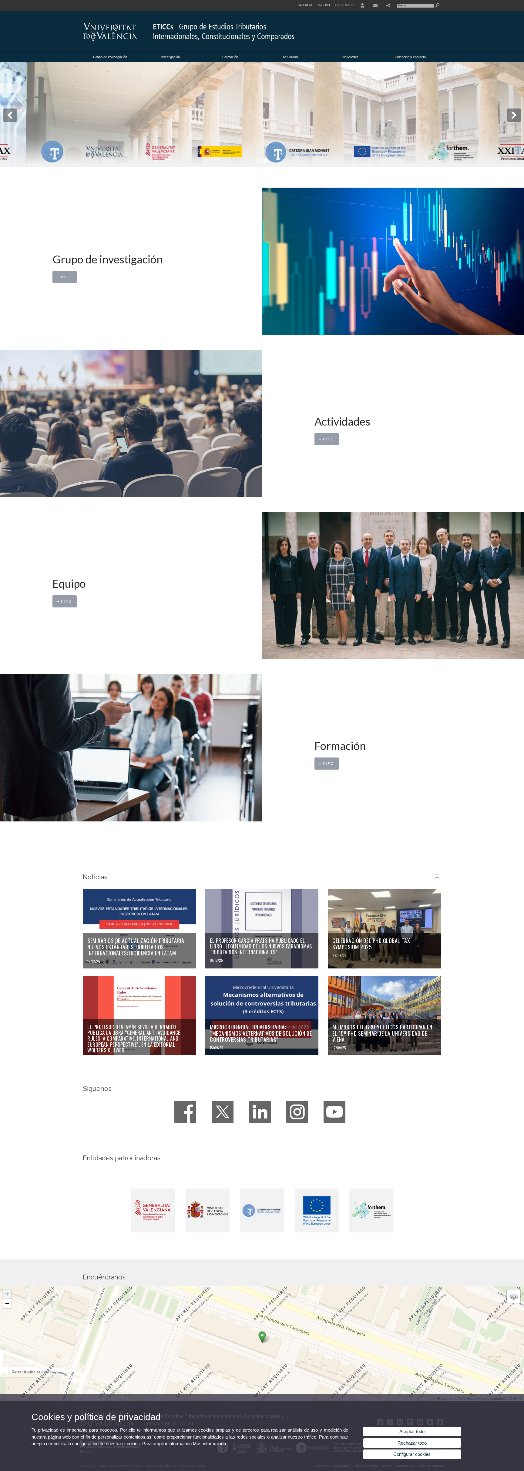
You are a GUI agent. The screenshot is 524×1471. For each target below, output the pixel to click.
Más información (209, 1443)
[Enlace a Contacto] (375, 5)
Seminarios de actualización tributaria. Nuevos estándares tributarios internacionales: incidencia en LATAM (136, 947)
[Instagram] (297, 1112)
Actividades (342, 421)
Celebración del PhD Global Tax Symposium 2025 (371, 944)
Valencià (305, 5)
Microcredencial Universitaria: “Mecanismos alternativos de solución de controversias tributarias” (261, 1033)
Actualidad (290, 57)
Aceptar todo (412, 1431)
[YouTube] (334, 1112)
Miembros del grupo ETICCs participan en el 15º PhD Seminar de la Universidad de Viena (382, 1033)
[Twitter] (222, 1112)
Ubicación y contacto (410, 57)
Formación (230, 57)
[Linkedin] (260, 1112)
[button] (262, 1337)
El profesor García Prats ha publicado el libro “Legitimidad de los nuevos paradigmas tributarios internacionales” (261, 946)
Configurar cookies (412, 1454)
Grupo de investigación (110, 57)
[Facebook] (185, 1112)
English (323, 5)
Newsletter (350, 57)
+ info (64, 277)
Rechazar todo (412, 1443)
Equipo (69, 583)
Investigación (170, 57)
